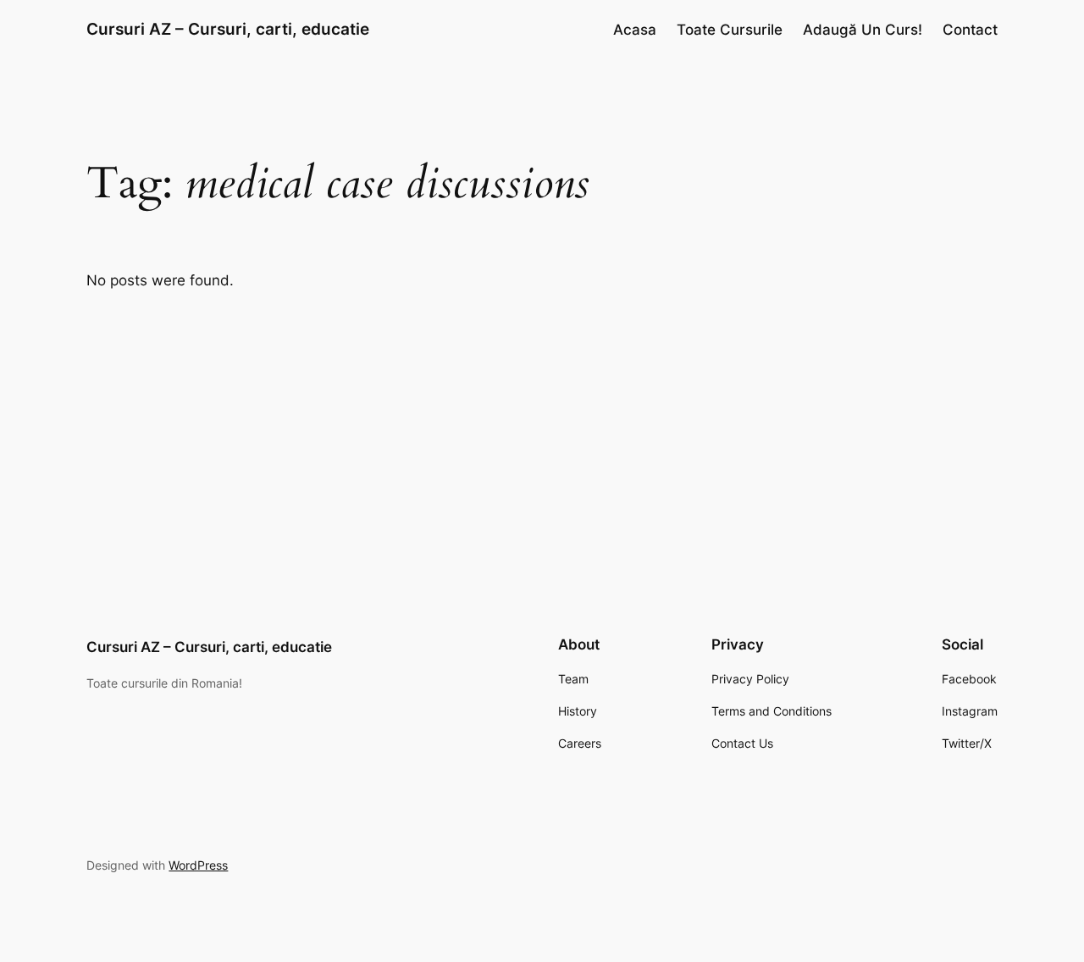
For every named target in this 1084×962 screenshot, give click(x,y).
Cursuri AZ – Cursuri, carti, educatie (227, 29)
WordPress (198, 865)
